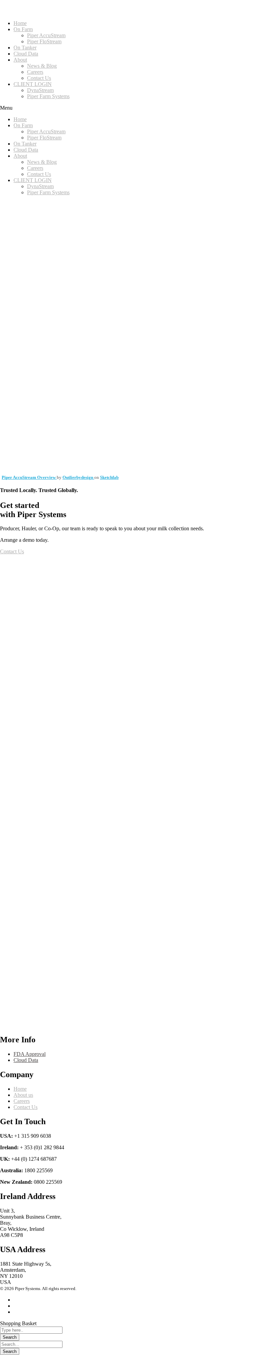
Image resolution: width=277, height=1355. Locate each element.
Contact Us (39, 78)
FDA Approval (30, 1054)
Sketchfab (109, 477)
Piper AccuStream (46, 35)
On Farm (23, 29)
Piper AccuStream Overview (29, 477)
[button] (138, 108)
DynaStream (40, 90)
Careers (35, 72)
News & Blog (42, 66)
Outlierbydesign (78, 477)
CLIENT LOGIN (33, 84)
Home (20, 23)
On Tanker (25, 47)
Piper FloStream (44, 41)
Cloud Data (26, 54)
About (20, 60)
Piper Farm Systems (48, 96)
